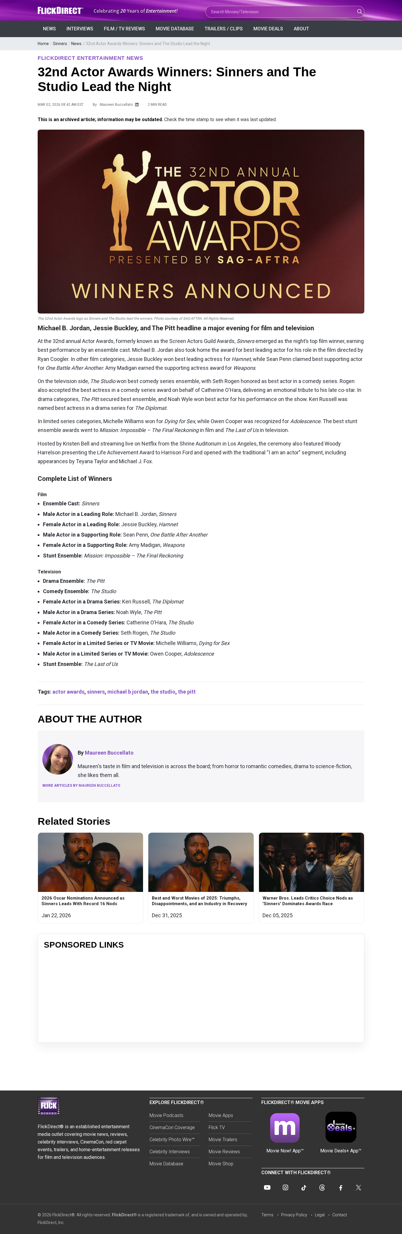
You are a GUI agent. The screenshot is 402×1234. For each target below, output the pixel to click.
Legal (320, 1214)
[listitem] (90, 878)
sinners (96, 692)
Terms (267, 1214)
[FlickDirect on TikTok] (304, 1187)
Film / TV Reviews (124, 29)
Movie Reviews (224, 1151)
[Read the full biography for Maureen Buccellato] (57, 759)
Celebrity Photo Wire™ (172, 1139)
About (301, 29)
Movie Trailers (223, 1139)
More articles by (81, 785)
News (49, 29)
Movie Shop (221, 1164)
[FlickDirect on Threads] (322, 1187)
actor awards (68, 692)
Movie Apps (221, 1115)
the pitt (187, 692)
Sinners (60, 43)
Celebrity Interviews (169, 1151)
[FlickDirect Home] (61, 10)
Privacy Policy (294, 1214)
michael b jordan (127, 692)
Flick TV (217, 1127)
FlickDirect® (124, 1214)
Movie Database (175, 29)
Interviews (80, 29)
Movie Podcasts (166, 1115)
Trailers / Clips (224, 29)
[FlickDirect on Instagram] (285, 1187)
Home (43, 43)
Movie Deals (268, 29)
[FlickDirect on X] (358, 1187)
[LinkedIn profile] (137, 105)
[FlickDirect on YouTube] (267, 1187)
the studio (163, 692)
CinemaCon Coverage (172, 1127)
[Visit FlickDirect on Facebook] (340, 1187)
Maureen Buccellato (116, 105)
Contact (339, 1214)
